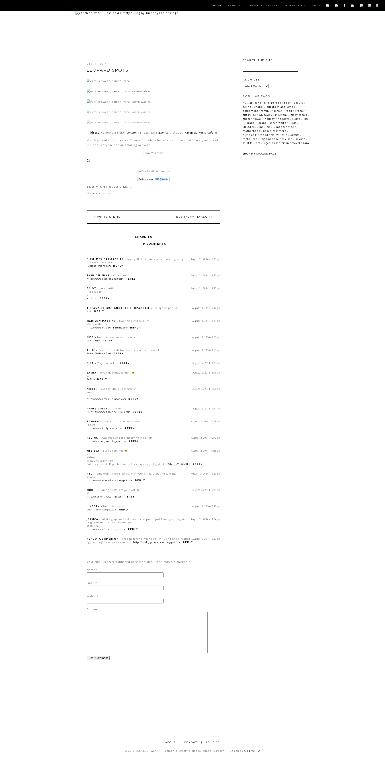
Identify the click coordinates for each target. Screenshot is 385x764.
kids (293, 122)
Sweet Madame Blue (99, 353)
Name (91, 570)
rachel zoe (250, 138)
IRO (305, 118)
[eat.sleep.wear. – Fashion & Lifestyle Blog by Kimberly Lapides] (127, 13)
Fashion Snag (98, 275)
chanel (259, 106)
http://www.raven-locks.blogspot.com (110, 480)
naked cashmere (274, 130)
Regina (92, 437)
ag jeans (255, 102)
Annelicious (97, 408)
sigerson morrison (276, 143)
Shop (316, 5)
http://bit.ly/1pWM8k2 (176, 464)
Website (92, 596)
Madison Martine (101, 320)
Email (90, 583)
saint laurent (251, 143)
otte (284, 134)
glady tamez (299, 114)
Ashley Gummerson (103, 538)
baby (287, 102)
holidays (283, 118)
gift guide (249, 114)
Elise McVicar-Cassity (105, 259)
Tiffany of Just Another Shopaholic (118, 308)
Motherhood (296, 5)
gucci (246, 118)
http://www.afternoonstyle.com (106, 529)
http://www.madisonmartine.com (107, 327)
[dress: (95, 132)
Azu (90, 473)
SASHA (91, 379)
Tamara (93, 421)
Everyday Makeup (194, 216)
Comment (94, 609)
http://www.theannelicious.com (110, 411)
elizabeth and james (280, 106)
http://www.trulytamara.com (105, 428)
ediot (91, 288)
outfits (294, 134)
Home (217, 5)
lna (261, 126)
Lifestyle (254, 5)
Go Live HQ (252, 750)
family (265, 110)
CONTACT (191, 742)
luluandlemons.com (99, 265)
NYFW (275, 134)
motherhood (251, 130)
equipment (250, 110)
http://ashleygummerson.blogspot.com (157, 542)
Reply (118, 265)
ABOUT (170, 742)
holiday (270, 118)
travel (296, 143)
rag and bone (269, 138)
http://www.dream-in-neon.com (106, 399)
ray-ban (287, 138)
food (289, 110)
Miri (90, 489)
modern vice (285, 126)
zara (306, 143)
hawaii (257, 118)
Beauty (298, 102)
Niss (90, 337)
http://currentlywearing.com (104, 496)
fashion (277, 110)
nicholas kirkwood (255, 134)
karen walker (194, 132)
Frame (299, 110)
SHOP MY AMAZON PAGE (259, 153)
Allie (91, 350)
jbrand (262, 122)
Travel (273, 5)
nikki (91, 388)
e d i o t (92, 298)
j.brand (250, 122)
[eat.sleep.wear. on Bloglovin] (153, 179)
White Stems (107, 216)
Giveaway (265, 114)
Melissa (93, 450)
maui (269, 126)
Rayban (300, 138)
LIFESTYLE (249, 126)
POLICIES (213, 742)
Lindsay (93, 506)
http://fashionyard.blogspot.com (107, 441)
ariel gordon (272, 102)
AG (245, 102)
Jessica (92, 519)
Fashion (234, 5)
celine (247, 106)
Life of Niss (93, 340)
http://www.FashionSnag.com (105, 278)
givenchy (281, 114)
